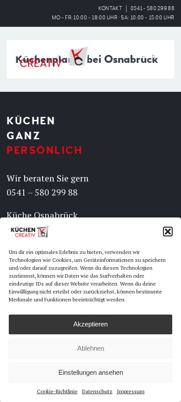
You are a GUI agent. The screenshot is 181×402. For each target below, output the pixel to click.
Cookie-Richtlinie (57, 391)
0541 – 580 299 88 (42, 192)
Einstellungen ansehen (90, 372)
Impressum (131, 391)
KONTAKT (110, 8)
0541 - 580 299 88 (152, 8)
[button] (167, 231)
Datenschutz (97, 391)
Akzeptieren (90, 324)
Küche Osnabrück (42, 215)
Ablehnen (90, 348)
